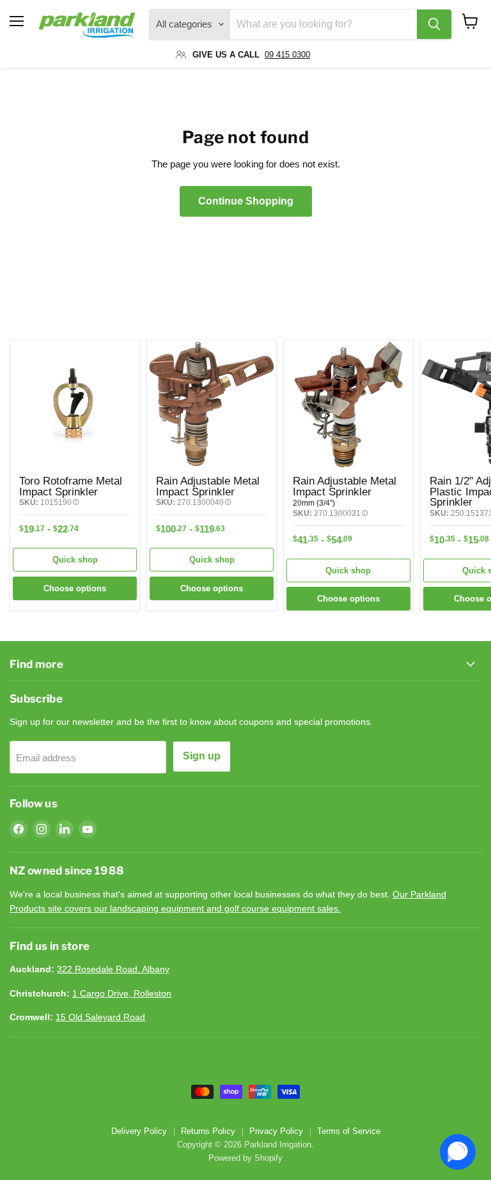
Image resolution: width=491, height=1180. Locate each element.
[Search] (434, 24)
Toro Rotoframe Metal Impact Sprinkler (70, 486)
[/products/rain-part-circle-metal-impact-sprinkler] (348, 404)
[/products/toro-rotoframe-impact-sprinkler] (74, 404)
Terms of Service (348, 1131)
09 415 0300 (287, 54)
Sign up (202, 755)
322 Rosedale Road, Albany (113, 969)
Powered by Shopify (245, 1158)
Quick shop (75, 559)
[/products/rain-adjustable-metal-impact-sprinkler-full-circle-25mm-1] (211, 404)
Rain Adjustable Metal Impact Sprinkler (208, 486)
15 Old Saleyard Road (100, 1017)
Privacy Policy (276, 1131)
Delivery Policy (139, 1131)
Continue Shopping (245, 201)
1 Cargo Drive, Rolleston (121, 993)
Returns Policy (208, 1131)
